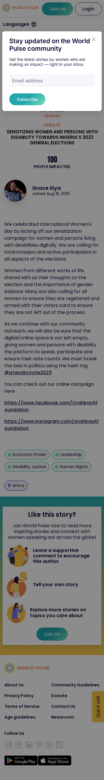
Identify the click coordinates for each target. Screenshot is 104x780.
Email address (27, 80)
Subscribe (27, 99)
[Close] (93, 39)
